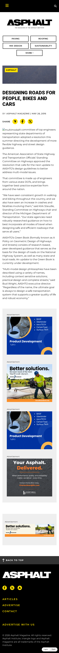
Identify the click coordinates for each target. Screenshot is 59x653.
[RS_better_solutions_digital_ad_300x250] (29, 382)
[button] (49, 649)
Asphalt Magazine (17, 113)
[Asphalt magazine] (29, 23)
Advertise (11, 605)
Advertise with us (18, 624)
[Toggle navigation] (5, 6)
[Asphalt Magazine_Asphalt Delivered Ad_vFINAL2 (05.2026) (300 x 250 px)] (29, 477)
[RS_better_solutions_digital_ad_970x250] (29, 530)
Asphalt (11, 70)
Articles (10, 599)
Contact (9, 611)
